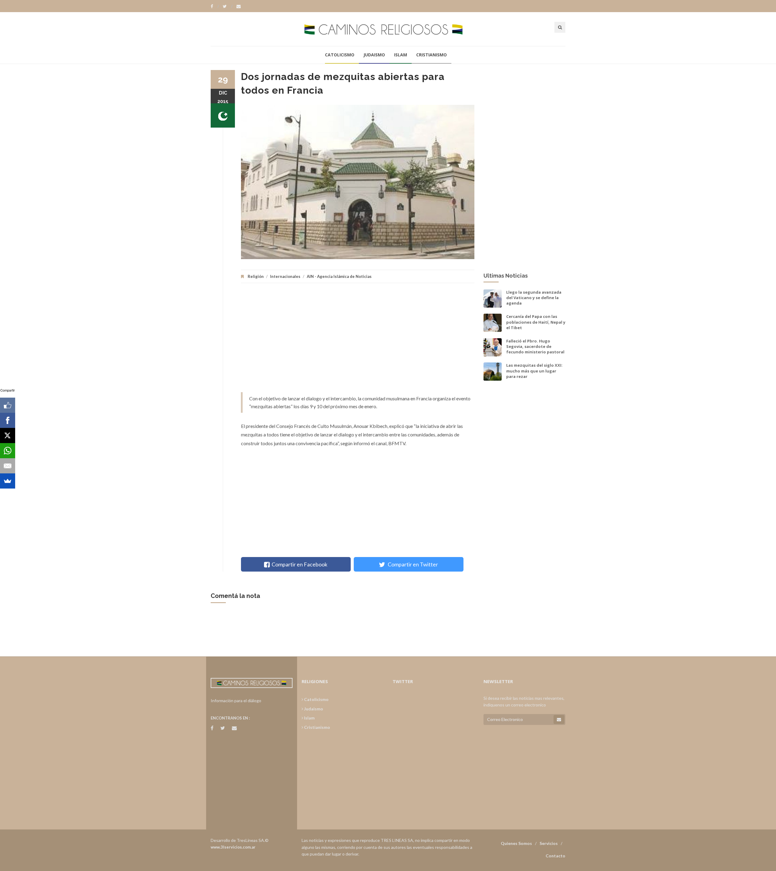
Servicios (549, 843)
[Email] (7, 465)
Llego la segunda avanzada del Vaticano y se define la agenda (533, 297)
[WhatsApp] (7, 450)
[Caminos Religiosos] (388, 29)
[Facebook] (215, 6)
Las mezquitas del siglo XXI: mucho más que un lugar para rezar (534, 370)
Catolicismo (339, 55)
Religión (256, 276)
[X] (7, 435)
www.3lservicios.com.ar (233, 847)
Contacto (555, 855)
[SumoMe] (7, 481)
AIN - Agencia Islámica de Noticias (339, 276)
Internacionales (285, 276)
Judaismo (374, 55)
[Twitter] (227, 6)
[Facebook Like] (7, 405)
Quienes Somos (516, 843)
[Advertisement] (357, 340)
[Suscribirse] (559, 719)
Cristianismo (431, 55)
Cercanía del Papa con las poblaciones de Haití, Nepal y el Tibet (535, 322)
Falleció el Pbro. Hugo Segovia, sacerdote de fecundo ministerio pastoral (535, 346)
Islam (400, 55)
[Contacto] (238, 6)
